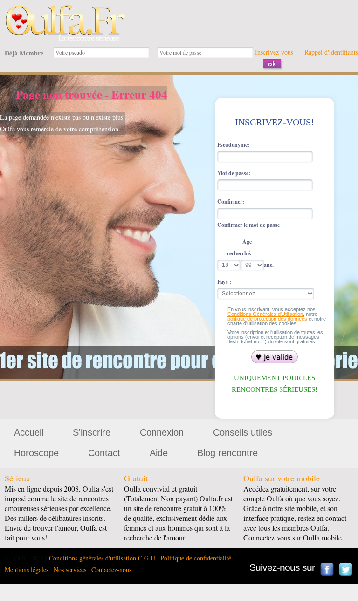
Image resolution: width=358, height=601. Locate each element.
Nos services (70, 569)
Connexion (162, 432)
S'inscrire (91, 432)
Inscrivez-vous (274, 52)
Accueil (28, 432)
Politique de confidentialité (195, 557)
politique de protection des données (267, 318)
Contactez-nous (111, 569)
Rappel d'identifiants (331, 52)
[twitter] (345, 569)
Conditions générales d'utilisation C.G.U (102, 557)
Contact (104, 453)
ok (272, 64)
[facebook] (327, 569)
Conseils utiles (242, 432)
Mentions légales (26, 569)
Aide (159, 453)
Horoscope (36, 453)
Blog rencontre (227, 453)
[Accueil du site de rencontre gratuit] (65, 10)
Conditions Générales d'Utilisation (265, 314)
